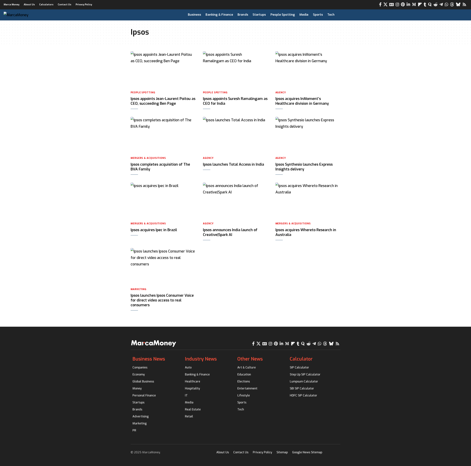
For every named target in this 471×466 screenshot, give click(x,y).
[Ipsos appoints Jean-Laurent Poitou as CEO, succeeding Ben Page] (163, 69)
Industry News (201, 359)
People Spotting (143, 92)
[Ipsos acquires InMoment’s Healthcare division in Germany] (307, 69)
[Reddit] (435, 4)
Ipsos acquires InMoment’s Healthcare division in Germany (302, 101)
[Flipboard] (420, 4)
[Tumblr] (425, 4)
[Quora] (430, 4)
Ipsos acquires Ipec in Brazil (154, 229)
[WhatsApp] (446, 4)
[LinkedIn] (408, 4)
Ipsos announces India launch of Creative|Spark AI (230, 232)
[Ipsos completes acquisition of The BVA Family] (163, 135)
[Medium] (414, 4)
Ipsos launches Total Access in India (233, 164)
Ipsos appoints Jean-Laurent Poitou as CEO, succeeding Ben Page (163, 101)
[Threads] (452, 4)
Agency (280, 92)
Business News (148, 359)
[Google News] (391, 4)
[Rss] (464, 4)
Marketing (138, 289)
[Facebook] (380, 4)
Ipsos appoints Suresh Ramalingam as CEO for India (235, 101)
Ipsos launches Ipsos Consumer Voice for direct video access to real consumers (162, 300)
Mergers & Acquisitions (148, 158)
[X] (385, 4)
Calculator (301, 359)
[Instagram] (397, 4)
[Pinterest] (403, 4)
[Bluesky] (458, 4)
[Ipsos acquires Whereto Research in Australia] (307, 201)
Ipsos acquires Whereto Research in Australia (305, 232)
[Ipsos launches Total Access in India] (235, 135)
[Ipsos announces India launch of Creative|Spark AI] (235, 201)
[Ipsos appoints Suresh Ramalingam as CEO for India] (235, 69)
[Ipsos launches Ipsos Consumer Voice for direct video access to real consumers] (163, 266)
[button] (452, 14)
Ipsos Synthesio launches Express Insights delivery (304, 167)
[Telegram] (441, 4)
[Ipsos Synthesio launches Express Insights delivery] (307, 135)
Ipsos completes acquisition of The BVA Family (160, 167)
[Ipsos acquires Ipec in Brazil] (163, 201)
